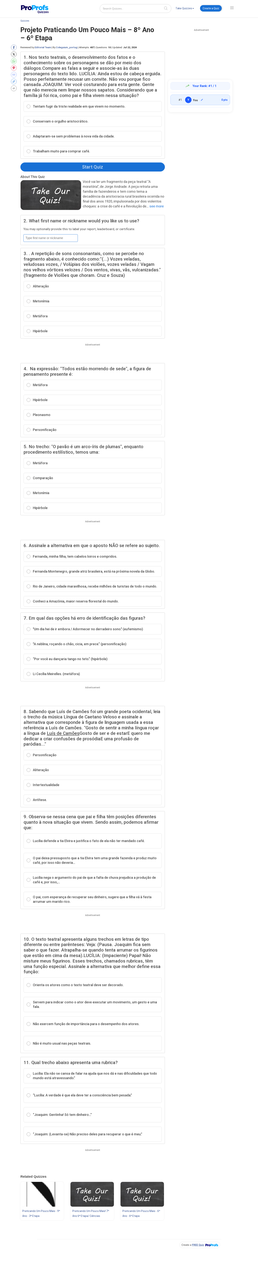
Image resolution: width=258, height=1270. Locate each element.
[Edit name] (201, 100)
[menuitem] (184, 9)
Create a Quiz (211, 8)
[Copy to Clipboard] (14, 81)
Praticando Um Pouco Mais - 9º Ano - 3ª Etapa (41, 1213)
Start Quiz (92, 167)
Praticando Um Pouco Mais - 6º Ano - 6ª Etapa (141, 1213)
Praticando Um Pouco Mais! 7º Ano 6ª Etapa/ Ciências (90, 1213)
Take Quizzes (183, 8)
